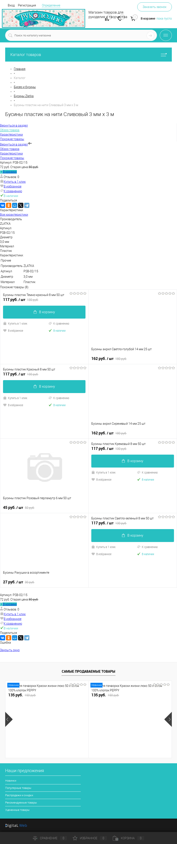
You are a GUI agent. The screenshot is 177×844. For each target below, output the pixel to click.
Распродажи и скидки (19, 795)
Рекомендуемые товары (21, 802)
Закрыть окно (10, 650)
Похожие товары (12, 158)
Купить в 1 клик (15, 181)
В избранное (12, 186)
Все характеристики (14, 214)
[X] (20, 205)
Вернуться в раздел (14, 144)
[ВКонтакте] (2, 205)
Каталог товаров (25, 54)
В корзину (10, 171)
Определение (51, 5)
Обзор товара (9, 149)
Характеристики (11, 153)
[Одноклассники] (8, 205)
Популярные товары (18, 788)
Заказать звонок (154, 7)
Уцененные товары (17, 809)
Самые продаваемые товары (88, 671)
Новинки (10, 780)
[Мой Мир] (14, 205)
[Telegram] (26, 205)
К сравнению (13, 191)
